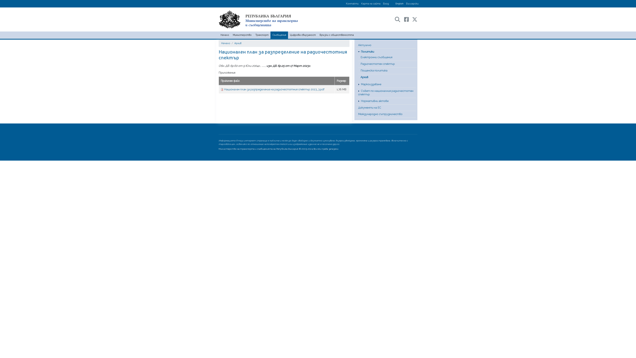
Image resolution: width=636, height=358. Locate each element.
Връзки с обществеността (337, 34)
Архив (237, 43)
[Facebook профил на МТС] (408, 19)
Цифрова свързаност (303, 34)
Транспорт (262, 34)
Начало (225, 34)
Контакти (352, 3)
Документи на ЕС (369, 107)
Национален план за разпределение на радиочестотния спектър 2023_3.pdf (274, 89)
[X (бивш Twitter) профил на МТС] (414, 19)
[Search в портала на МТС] (399, 19)
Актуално (364, 45)
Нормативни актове (375, 101)
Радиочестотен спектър (378, 63)
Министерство (242, 34)
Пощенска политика (374, 70)
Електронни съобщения (376, 57)
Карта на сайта (370, 3)
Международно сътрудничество (380, 114)
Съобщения (279, 34)
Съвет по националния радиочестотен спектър (385, 92)
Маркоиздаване (371, 84)
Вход (386, 3)
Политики (367, 51)
